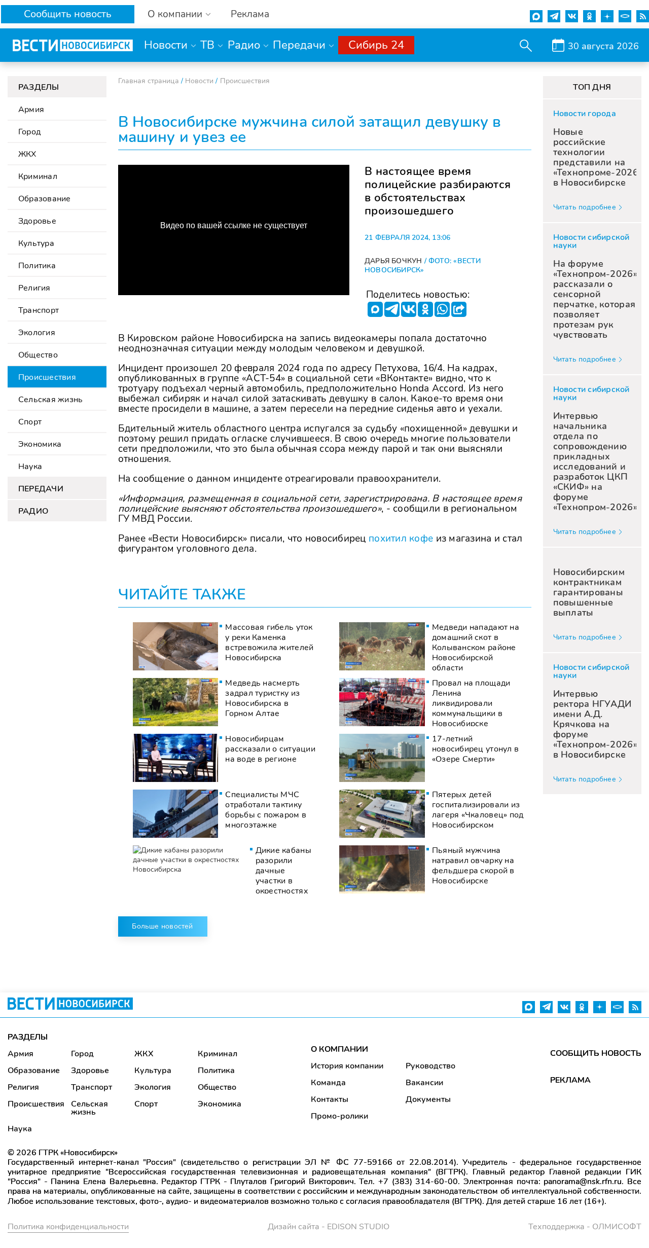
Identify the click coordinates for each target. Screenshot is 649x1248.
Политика (37, 265)
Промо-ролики (339, 1116)
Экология (36, 332)
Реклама (250, 14)
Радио (244, 45)
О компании (175, 14)
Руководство (430, 1066)
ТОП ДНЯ (592, 87)
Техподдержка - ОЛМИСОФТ (584, 1226)
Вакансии (424, 1082)
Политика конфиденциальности (68, 1226)
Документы (428, 1099)
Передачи (299, 45)
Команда (328, 1082)
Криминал (37, 176)
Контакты (329, 1099)
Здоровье (37, 221)
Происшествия (47, 377)
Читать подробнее (584, 207)
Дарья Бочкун (393, 261)
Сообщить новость (68, 14)
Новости (166, 45)
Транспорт (38, 310)
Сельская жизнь (50, 399)
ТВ (207, 45)
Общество (38, 355)
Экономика (39, 444)
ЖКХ (27, 154)
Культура (36, 243)
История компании (347, 1066)
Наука (30, 466)
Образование (44, 198)
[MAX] (375, 309)
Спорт (30, 421)
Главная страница (148, 81)
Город (29, 131)
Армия (31, 109)
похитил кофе (401, 538)
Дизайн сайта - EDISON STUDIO (328, 1226)
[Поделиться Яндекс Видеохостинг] (458, 309)
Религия (34, 288)
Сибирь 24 (376, 45)
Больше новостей (162, 926)
